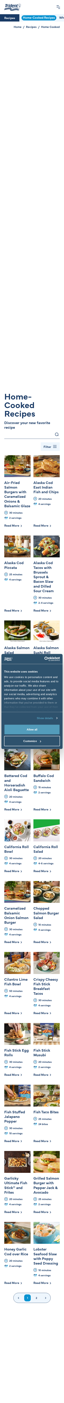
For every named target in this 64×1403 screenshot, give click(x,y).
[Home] (12, 7)
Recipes (9, 18)
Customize (30, 741)
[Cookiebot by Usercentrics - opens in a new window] (45, 659)
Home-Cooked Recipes (39, 17)
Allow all (32, 729)
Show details (45, 718)
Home (18, 27)
